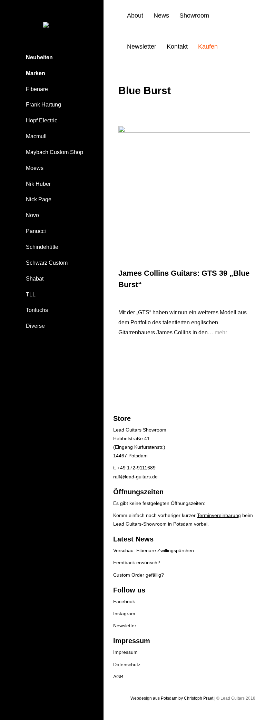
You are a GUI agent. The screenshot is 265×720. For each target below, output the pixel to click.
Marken (35, 73)
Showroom (194, 15)
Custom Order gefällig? (138, 575)
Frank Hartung (43, 105)
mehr (221, 332)
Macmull (36, 136)
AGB (118, 676)
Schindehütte (42, 247)
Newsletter (141, 46)
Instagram (124, 613)
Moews (34, 168)
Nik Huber (38, 184)
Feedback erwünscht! (136, 562)
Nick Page (38, 199)
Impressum (125, 652)
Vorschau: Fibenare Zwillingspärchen (153, 550)
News (161, 15)
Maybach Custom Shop (54, 152)
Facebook (124, 601)
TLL (31, 294)
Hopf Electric (41, 120)
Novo (32, 215)
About (135, 15)
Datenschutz (126, 664)
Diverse (35, 326)
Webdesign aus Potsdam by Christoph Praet (171, 698)
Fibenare (37, 89)
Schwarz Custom (47, 263)
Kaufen (208, 46)
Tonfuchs (37, 310)
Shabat (34, 279)
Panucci (36, 231)
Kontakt (177, 46)
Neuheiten (39, 57)
